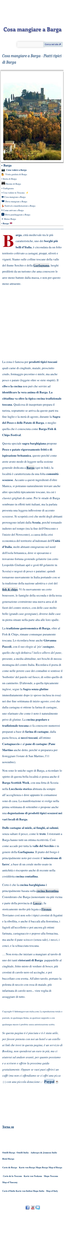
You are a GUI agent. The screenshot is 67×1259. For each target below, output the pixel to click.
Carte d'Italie (8, 1190)
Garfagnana (8, 188)
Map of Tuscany (10, 1182)
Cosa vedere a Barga (16, 170)
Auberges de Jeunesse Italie (44, 1152)
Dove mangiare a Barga (16, 201)
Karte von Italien (24, 1190)
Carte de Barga (9, 1167)
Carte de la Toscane (12, 1176)
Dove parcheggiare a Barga (17, 214)
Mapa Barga (42, 1167)
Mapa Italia (39, 1190)
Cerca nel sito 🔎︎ (53, 44)
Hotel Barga (8, 1158)
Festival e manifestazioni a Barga (20, 205)
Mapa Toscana (51, 1176)
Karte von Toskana (33, 1176)
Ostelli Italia (22, 1152)
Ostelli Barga (8, 1152)
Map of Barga (55, 1167)
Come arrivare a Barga (13, 210)
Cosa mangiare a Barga (15, 196)
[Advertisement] (29, 323)
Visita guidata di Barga (16, 174)
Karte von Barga (27, 1167)
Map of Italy (52, 1190)
